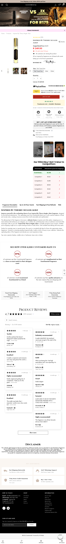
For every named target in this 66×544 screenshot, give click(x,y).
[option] (33, 1)
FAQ (59, 205)
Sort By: (48, 325)
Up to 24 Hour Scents (27, 205)
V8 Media (41, 535)
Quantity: (36, 75)
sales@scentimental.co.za (13, 496)
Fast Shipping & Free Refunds (46, 205)
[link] (63, 97)
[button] (1, 71)
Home (3, 33)
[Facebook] (3, 508)
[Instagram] (8, 508)
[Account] (55, 5)
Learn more (57, 92)
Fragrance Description (9, 205)
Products (8, 33)
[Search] (7, 5)
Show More (14, 340)
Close (64, 30)
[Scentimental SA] (33, 17)
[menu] (2, 5)
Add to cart (46, 97)
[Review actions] (30, 330)
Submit (31, 524)
